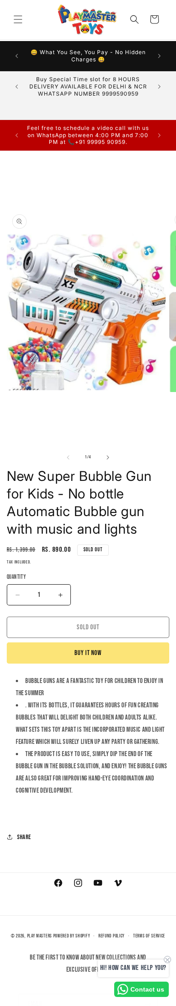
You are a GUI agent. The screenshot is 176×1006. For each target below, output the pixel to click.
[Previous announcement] (17, 56)
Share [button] (24, 837)
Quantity (16, 577)
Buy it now (88, 653)
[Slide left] (68, 457)
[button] (18, 19)
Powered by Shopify (71, 936)
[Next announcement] (159, 56)
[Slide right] (108, 457)
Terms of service (149, 936)
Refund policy (111, 936)
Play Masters (39, 936)
